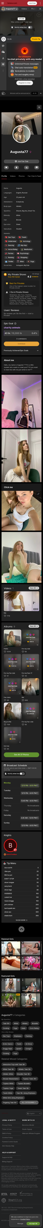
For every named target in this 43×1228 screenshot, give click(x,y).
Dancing (11, 245)
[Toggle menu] (2, 3)
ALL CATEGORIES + (29, 1102)
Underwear (12, 241)
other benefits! (29, 79)
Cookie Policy (25, 1219)
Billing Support (7, 1161)
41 (8, 676)
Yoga (32, 261)
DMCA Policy (6, 1133)
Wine (22, 261)
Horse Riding (12, 249)
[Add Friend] (26, 167)
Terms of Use (6, 1129)
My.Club (26, 265)
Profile (4, 176)
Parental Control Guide (10, 1142)
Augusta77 (6, 1015)
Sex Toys (11, 237)
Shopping (23, 257)
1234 (9, 651)
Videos (24, 9)
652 (26, 700)
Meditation (28, 249)
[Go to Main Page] (13, 3)
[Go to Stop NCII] (15, 1200)
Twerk (24, 237)
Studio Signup (27, 1129)
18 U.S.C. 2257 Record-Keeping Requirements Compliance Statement (17, 1209)
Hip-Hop (24, 245)
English (32, 1113)
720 (8, 724)
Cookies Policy (7, 1137)
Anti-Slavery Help (8, 1146)
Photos (35, 9)
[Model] (39, 107)
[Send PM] (36, 167)
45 (8, 749)
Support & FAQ (7, 1157)
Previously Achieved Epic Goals (16, 350)
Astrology (26, 241)
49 (8, 700)
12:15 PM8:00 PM (29, 786)
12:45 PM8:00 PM (28, 801)
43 (26, 676)
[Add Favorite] (3, 39)
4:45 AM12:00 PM (28, 818)
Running (11, 257)
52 (26, 651)
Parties (10, 253)
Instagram (19, 265)
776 (8, 616)
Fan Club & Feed (34, 176)
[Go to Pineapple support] (3, 1200)
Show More (21, 920)
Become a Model (28, 1125)
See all (33, 588)
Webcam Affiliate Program (31, 1133)
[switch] (22, 773)
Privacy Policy (7, 1125)
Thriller (10, 261)
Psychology (24, 253)
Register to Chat (24, 83)
